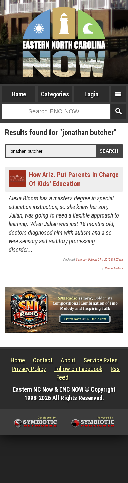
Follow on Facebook (78, 368)
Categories (55, 94)
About (68, 360)
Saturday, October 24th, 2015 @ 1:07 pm (99, 259)
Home (19, 94)
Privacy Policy (29, 368)
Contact (43, 360)
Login (91, 94)
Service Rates (101, 360)
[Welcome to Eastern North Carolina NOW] (64, 42)
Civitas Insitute (114, 268)
